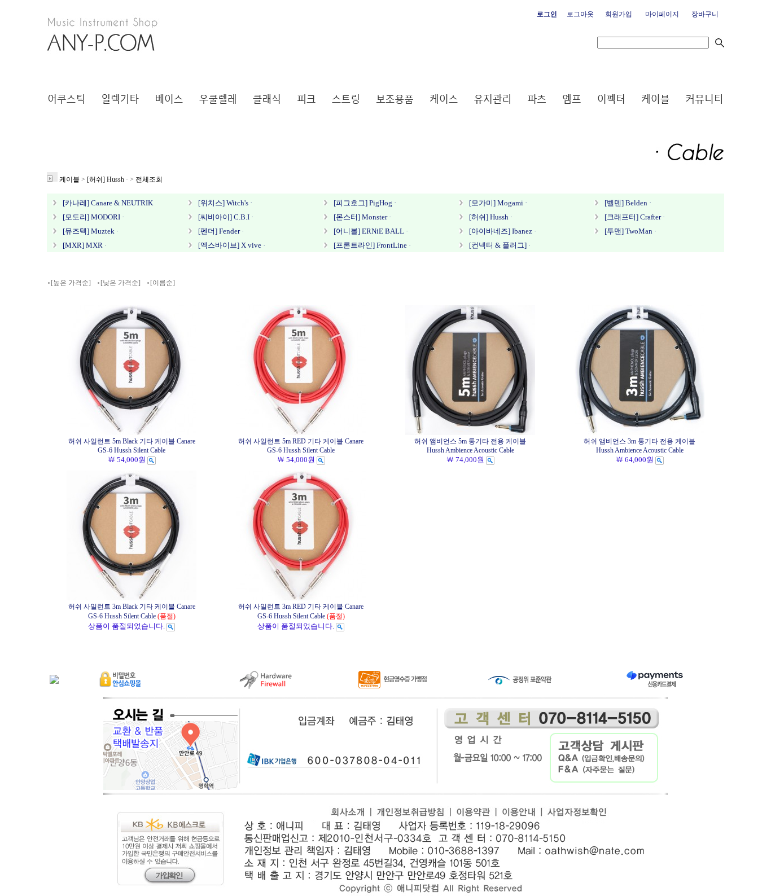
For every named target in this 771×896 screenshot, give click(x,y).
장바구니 (705, 14)
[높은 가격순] (71, 283)
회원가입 (618, 14)
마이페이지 (662, 14)
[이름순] (162, 283)
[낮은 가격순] (120, 283)
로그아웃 (580, 14)
